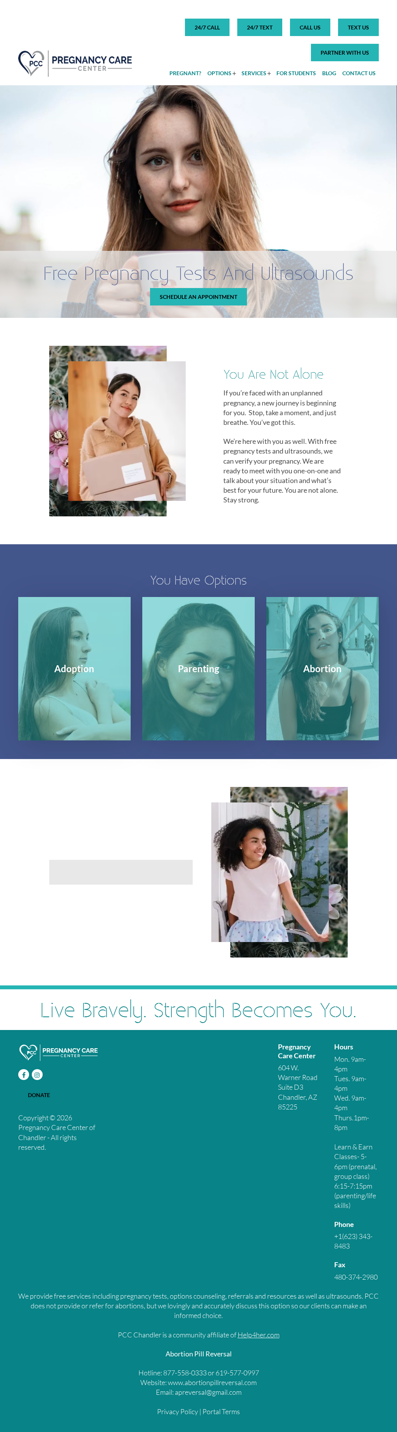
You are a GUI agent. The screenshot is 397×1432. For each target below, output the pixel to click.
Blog (329, 73)
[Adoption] (74, 668)
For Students (296, 73)
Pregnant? (185, 73)
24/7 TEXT (260, 27)
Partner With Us (345, 52)
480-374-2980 (356, 1277)
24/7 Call (207, 27)
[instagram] (37, 1074)
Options (219, 73)
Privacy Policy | (179, 1411)
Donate (39, 1095)
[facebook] (23, 1074)
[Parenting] (198, 668)
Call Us (310, 27)
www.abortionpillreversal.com (212, 1382)
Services (254, 73)
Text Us (358, 27)
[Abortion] (322, 668)
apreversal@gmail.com (208, 1392)
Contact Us (359, 73)
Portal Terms (221, 1411)
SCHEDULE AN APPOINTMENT (198, 296)
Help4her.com (259, 1334)
